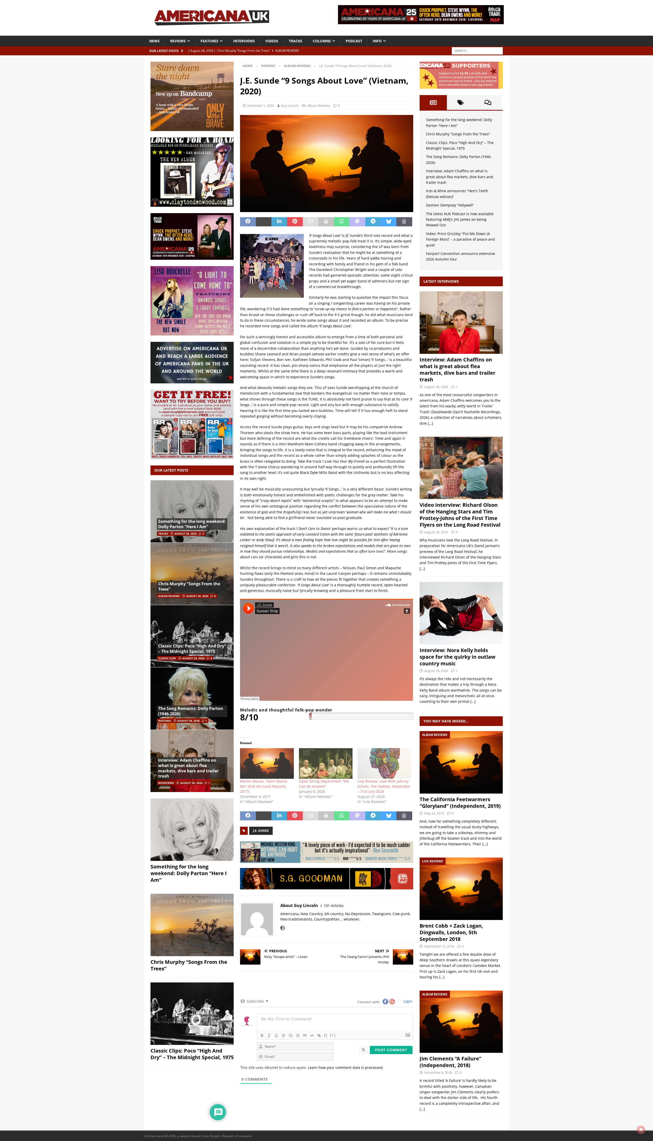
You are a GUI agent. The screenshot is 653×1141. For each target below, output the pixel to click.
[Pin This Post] (295, 221)
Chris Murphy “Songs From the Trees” (189, 586)
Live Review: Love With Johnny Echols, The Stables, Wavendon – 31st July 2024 (384, 786)
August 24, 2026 (436, 670)
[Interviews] (461, 322)
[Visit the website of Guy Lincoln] (282, 928)
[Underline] (276, 1035)
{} (326, 1035)
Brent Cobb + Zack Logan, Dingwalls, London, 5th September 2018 (451, 932)
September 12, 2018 (439, 946)
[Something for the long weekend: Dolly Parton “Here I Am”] (192, 511)
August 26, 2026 (436, 532)
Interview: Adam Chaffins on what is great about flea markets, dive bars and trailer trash (188, 768)
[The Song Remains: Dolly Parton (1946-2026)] (192, 698)
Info (377, 40)
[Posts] (433, 102)
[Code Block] (312, 1035)
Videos (271, 40)
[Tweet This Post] (263, 221)
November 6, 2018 (438, 1072)
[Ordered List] (290, 1035)
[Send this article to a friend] (310, 221)
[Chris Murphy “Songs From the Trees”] (192, 573)
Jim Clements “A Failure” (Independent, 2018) (450, 1062)
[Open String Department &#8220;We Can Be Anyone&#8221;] (326, 763)
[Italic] (269, 1035)
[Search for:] (477, 50)
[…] (430, 423)
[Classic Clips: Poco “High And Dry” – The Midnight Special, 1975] (192, 636)
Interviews (244, 40)
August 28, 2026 (185, 533)
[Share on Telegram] (373, 221)
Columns (322, 40)
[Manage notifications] (641, 1130)
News (154, 40)
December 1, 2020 (260, 105)
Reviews (178, 40)
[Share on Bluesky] (388, 221)
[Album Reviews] (461, 762)
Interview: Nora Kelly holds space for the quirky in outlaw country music (457, 657)
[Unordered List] (297, 1035)
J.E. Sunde (261, 830)
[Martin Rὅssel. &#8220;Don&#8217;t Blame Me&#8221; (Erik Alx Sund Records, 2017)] (267, 763)
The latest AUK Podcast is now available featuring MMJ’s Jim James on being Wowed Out (460, 219)
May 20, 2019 (434, 813)
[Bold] (262, 1035)
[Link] (319, 1035)
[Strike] (283, 1035)
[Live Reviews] (461, 889)
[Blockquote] (304, 1035)
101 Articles (334, 905)
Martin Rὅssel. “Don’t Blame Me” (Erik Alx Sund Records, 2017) (263, 786)
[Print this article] (326, 221)
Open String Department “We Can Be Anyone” (324, 784)
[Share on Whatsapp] (341, 221)
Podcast (354, 40)
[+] (333, 1035)
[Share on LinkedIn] (279, 221)
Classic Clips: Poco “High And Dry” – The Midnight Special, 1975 (192, 648)
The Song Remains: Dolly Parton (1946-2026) (190, 711)
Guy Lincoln (290, 105)
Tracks (295, 40)
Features (209, 40)
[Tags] (460, 102)
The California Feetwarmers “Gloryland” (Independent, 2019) (460, 802)
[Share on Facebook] (248, 221)
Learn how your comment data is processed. (346, 1067)
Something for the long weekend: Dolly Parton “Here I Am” (192, 523)
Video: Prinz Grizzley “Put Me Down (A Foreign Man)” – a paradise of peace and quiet (460, 239)
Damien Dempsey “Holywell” (450, 205)
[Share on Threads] (404, 221)
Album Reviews (318, 105)
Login (407, 1001)
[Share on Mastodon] (357, 221)
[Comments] (487, 102)
